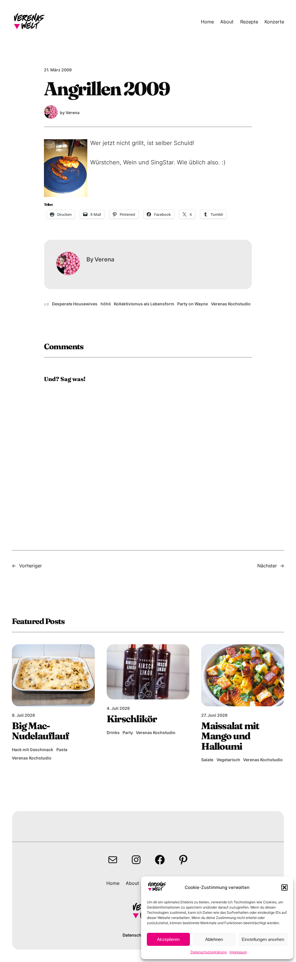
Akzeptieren (168, 939)
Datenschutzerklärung (208, 952)
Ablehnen (214, 939)
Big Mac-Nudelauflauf (40, 731)
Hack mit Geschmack (32, 749)
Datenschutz (135, 935)
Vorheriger (30, 566)
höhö (106, 303)
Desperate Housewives (74, 303)
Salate (207, 759)
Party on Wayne (192, 303)
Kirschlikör (132, 719)
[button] (284, 887)
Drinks (113, 732)
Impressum (238, 952)
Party (128, 732)
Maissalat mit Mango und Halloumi (230, 736)
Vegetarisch (228, 759)
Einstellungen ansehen (263, 939)
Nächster (267, 566)
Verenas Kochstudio (231, 303)
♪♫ (46, 303)
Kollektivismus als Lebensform (144, 303)
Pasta (61, 749)
